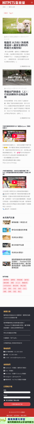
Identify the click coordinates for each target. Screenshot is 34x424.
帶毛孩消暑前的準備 (10, 333)
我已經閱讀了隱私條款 (12, 400)
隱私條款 (23, 415)
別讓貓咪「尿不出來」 (11, 338)
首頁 (4, 7)
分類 (5, 13)
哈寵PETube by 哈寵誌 (19, 374)
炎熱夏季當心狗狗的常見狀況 (13, 343)
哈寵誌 (11, 371)
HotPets (8, 88)
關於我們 (9, 415)
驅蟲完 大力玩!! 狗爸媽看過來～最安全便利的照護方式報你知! (16, 45)
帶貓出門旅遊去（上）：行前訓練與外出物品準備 (16, 94)
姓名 (5, 390)
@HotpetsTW (17, 377)
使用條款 (16, 415)
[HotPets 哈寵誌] (14, 2)
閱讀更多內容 (26, 66)
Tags (10, 13)
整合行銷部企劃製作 (12, 37)
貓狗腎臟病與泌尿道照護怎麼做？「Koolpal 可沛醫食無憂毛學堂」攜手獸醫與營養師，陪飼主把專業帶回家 (17, 325)
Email (5, 395)
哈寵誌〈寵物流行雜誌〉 (19, 368)
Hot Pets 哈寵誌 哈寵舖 (19, 379)
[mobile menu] (32, 2)
